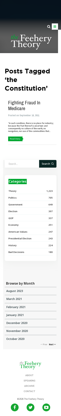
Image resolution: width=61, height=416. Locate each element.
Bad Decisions (16, 252)
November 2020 (17, 331)
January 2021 (15, 315)
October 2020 (15, 339)
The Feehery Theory (31, 43)
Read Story (15, 138)
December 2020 (16, 323)
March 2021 (14, 299)
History (12, 245)
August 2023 (14, 291)
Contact (29, 391)
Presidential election (19, 238)
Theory (12, 190)
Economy (13, 224)
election (12, 211)
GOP (10, 218)
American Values (17, 231)
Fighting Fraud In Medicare (24, 105)
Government (15, 204)
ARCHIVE (29, 386)
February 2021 (15, 307)
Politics (12, 197)
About (29, 375)
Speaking (29, 380)
